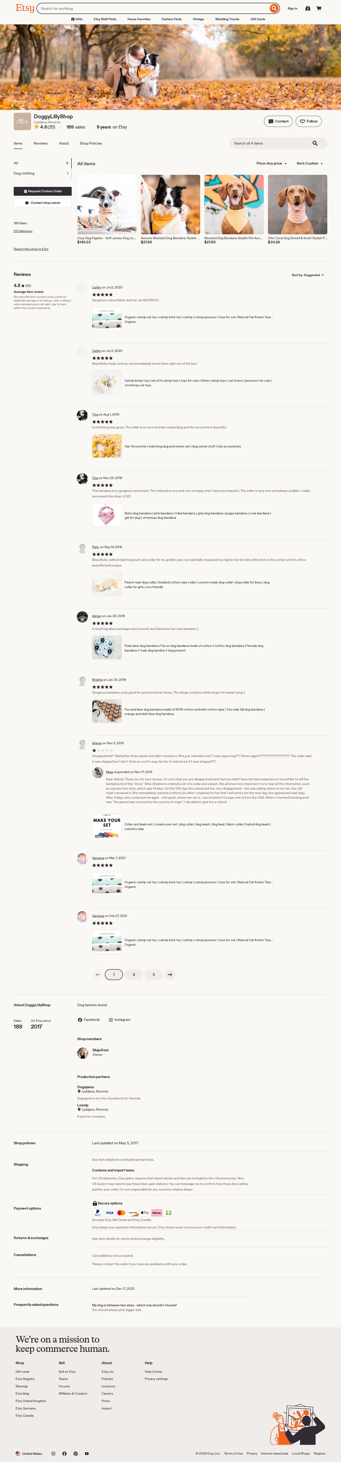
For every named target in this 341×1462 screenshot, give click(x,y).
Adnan (96, 616)
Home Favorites (139, 19)
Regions (319, 1453)
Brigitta (97, 679)
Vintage (198, 19)
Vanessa (98, 858)
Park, (95, 547)
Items (18, 143)
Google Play (66, 1431)
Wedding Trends (227, 19)
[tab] (42, 163)
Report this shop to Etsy (31, 249)
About (64, 143)
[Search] (274, 8)
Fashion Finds (172, 19)
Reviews (41, 143)
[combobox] (152, 8)
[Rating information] (36, 127)
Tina (95, 414)
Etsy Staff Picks (105, 19)
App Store (31, 1431)
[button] (278, 121)
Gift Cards (258, 19)
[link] (97, 974)
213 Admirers (23, 231)
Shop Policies (91, 143)
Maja (109, 772)
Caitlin (96, 287)
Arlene (97, 743)
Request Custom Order (44, 191)
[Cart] (319, 8)
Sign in (292, 8)
